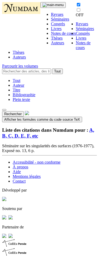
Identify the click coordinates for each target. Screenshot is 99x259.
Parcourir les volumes (20, 66)
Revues (57, 14)
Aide (17, 171)
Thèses (57, 38)
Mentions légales (27, 176)
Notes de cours (63, 33)
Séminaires (60, 19)
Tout (57, 71)
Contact (19, 181)
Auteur (18, 85)
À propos (20, 167)
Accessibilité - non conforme (36, 162)
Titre (16, 90)
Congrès (58, 24)
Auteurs (57, 43)
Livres (56, 28)
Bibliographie (24, 94)
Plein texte (21, 99)
